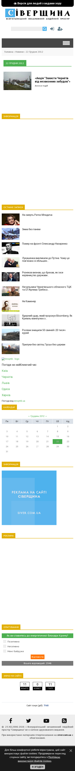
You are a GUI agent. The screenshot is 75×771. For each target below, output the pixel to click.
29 (57, 446)
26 (27, 446)
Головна (8, 51)
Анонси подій (41, 85)
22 (57, 441)
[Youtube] (46, 722)
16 (68, 436)
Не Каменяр (29, 301)
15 (57, 436)
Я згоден (37, 767)
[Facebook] (10, 722)
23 (68, 441)
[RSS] (64, 722)
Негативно (13, 646)
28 (47, 446)
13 (37, 436)
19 (27, 441)
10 (7, 436)
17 (7, 441)
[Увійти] (51, 29)
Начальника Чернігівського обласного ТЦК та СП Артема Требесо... (47, 288)
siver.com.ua (64, 735)
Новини (19, 51)
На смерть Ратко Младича (37, 214)
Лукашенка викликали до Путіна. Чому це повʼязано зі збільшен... (46, 259)
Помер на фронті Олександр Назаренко (45, 243)
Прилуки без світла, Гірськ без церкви (43, 344)
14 (47, 436)
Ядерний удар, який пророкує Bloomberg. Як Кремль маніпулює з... (47, 317)
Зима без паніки (31, 229)
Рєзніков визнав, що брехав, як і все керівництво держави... (42, 274)
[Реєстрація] (60, 29)
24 (7, 446)
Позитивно (14, 641)
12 (27, 436)
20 (37, 441)
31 (7, 451)
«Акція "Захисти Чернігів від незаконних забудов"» (52, 80)
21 (47, 441)
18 (17, 441)
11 (17, 436)
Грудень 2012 (37, 416)
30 (68, 446)
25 (17, 446)
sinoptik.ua (19, 401)
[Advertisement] (37, 160)
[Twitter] (28, 722)
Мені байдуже (16, 651)
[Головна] (37, 18)
